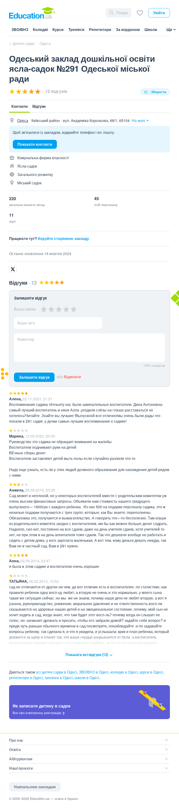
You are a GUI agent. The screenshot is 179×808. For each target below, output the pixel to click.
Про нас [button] (16, 740)
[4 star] (66, 309)
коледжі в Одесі (124, 672)
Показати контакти (34, 144)
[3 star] (58, 309)
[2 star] (51, 309)
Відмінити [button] (72, 376)
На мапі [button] (138, 120)
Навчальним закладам (35, 786)
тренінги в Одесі (59, 677)
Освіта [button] (15, 749)
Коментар (25, 339)
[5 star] (73, 309)
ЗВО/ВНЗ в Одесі (94, 672)
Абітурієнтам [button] (20, 758)
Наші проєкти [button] (21, 768)
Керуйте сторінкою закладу (63, 238)
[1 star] (44, 309)
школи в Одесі (87, 677)
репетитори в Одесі (26, 677)
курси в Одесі (151, 672)
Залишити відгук (34, 377)
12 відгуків (55, 91)
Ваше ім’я (26, 323)
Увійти (159, 12)
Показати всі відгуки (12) (87, 654)
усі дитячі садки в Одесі (56, 672)
